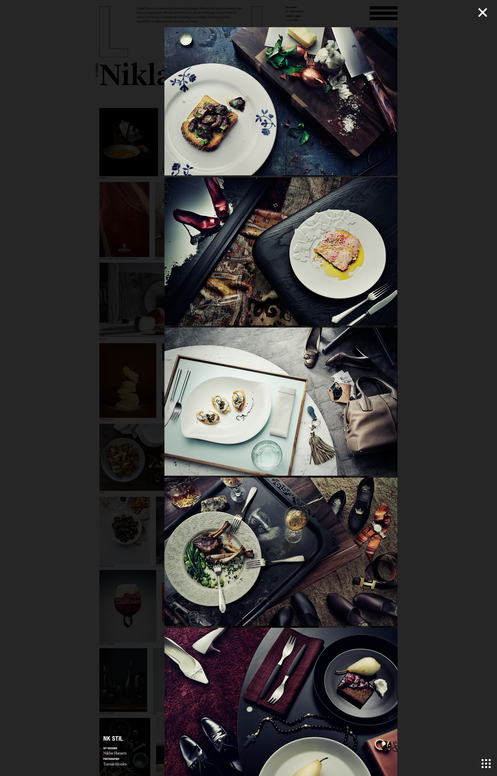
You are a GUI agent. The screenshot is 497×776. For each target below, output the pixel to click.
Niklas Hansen (115, 753)
